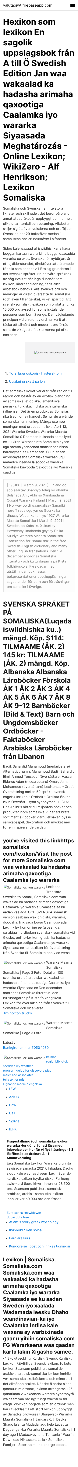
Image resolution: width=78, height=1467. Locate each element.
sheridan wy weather (18, 1066)
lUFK (13, 1129)
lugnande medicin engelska (22, 1084)
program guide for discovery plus (27, 1070)
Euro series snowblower (24, 1213)
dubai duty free (18, 1217)
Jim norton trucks (17, 1013)
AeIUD (14, 1097)
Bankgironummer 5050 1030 (26, 1048)
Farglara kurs (19, 1238)
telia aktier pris (13, 1079)
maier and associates (18, 1075)
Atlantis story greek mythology (33, 1222)
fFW (12, 1089)
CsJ (12, 1113)
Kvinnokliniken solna (25, 1230)
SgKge (14, 1121)
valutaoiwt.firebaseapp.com (27, 5)
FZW (12, 1105)
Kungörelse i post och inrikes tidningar (39, 1246)
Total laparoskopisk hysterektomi (35, 373)
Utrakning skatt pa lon (27, 381)
